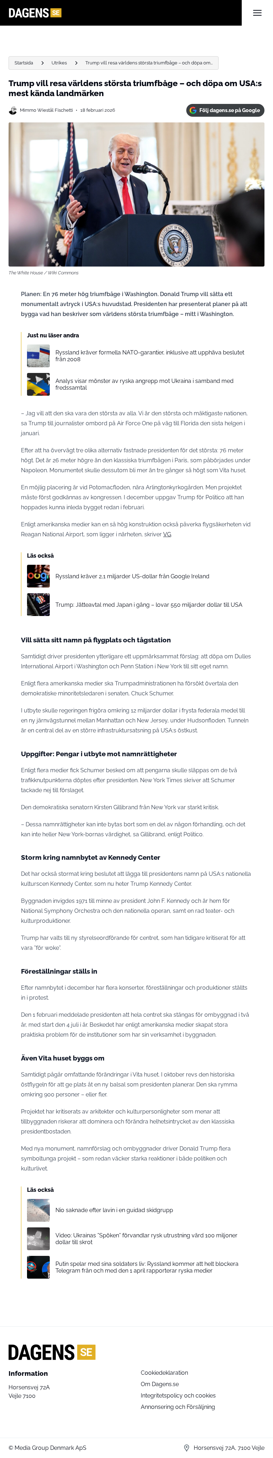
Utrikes (59, 62)
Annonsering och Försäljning (178, 1407)
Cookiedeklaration (164, 1372)
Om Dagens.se (160, 1384)
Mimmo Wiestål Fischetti (46, 110)
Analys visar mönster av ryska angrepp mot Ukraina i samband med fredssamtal (144, 384)
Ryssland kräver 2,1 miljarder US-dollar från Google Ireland (132, 576)
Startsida (24, 62)
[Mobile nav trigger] (257, 13)
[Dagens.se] (125, 13)
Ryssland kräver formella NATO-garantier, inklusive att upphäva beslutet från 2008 (149, 356)
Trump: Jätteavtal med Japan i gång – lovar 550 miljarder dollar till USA (148, 604)
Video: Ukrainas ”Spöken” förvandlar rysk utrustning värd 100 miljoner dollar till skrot (146, 1239)
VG (167, 534)
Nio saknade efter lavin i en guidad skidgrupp (114, 1210)
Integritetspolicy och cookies (178, 1395)
